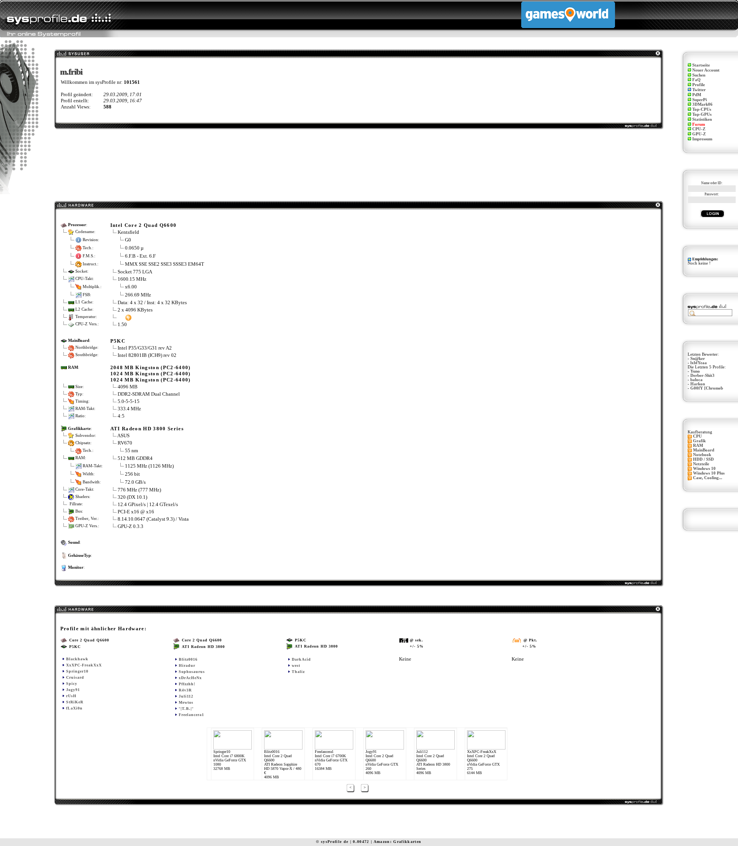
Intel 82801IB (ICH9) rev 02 (147, 355)
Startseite (701, 65)
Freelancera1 (191, 715)
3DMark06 (702, 104)
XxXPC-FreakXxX (84, 665)
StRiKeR (74, 702)
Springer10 (77, 671)
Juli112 (186, 696)
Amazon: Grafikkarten (398, 841)
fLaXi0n (74, 708)
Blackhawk (77, 659)
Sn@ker (697, 358)
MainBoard (703, 450)
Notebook (702, 455)
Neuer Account (706, 70)
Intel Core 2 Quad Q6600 (143, 225)
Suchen (698, 75)
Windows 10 (704, 468)
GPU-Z (699, 134)
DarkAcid (301, 659)
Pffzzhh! (187, 684)
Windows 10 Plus (709, 473)
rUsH (71, 696)
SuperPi (699, 100)
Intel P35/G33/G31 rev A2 (145, 348)
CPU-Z (698, 129)
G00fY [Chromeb (706, 388)
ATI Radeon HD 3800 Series (147, 428)
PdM (696, 95)
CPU (697, 436)
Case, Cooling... (707, 478)
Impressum (702, 139)
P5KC (117, 341)
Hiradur (187, 665)
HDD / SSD (703, 459)
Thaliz (298, 671)
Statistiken (702, 119)
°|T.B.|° (186, 708)
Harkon (697, 384)
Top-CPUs (701, 109)
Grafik (699, 441)
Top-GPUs (701, 114)
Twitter (699, 90)
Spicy (71, 683)
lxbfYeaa (698, 363)
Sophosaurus (192, 671)
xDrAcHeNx (190, 678)
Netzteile (701, 464)
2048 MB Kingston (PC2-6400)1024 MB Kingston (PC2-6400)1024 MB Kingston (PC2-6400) (150, 374)
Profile (698, 85)
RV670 (125, 443)
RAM (698, 445)
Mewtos (186, 702)
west (296, 665)
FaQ (696, 80)
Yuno (695, 371)
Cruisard (75, 677)
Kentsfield (128, 232)
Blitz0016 (188, 659)
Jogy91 (73, 690)
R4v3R (185, 690)
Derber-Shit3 (702, 375)
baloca (696, 380)
